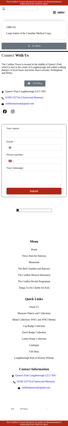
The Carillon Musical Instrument (34, 275)
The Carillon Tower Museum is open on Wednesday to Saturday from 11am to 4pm (34, 2)
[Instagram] (12, 111)
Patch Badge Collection (34, 332)
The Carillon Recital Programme (34, 281)
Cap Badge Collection (34, 326)
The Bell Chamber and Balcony (34, 268)
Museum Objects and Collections (34, 313)
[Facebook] (5, 111)
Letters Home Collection (34, 338)
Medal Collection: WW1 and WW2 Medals (34, 319)
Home (34, 249)
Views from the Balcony (34, 256)
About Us (34, 307)
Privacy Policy (52, 409)
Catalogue (34, 345)
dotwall (17, 409)
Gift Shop (34, 351)
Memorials (34, 262)
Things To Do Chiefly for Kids (34, 287)
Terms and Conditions (38, 409)
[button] (34, 46)
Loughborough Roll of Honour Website (34, 358)
